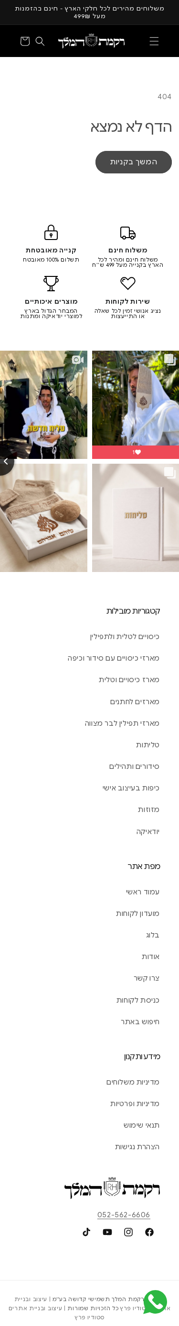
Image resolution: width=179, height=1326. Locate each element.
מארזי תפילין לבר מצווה (122, 723)
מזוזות (149, 809)
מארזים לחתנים (135, 701)
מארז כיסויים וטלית (129, 679)
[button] (154, 41)
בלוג (153, 935)
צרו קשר (147, 978)
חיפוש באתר (140, 1021)
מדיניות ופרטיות (135, 1103)
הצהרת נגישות (137, 1147)
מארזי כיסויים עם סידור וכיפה (114, 658)
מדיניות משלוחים (133, 1082)
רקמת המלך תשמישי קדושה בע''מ (99, 1299)
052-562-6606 (123, 1215)
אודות (151, 956)
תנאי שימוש (142, 1125)
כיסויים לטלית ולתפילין (125, 636)
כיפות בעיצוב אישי (131, 788)
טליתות (148, 745)
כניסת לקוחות (138, 1000)
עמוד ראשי (143, 892)
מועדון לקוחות (138, 913)
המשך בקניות (134, 162)
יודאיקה (148, 831)
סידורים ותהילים (134, 766)
